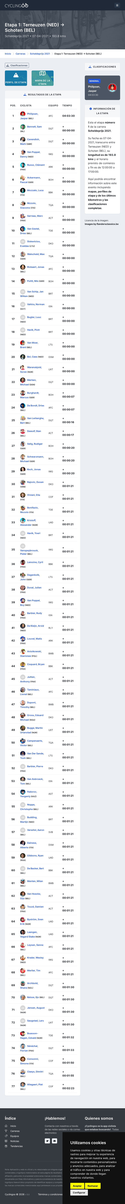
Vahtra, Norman (36, 304)
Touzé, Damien (35, 906)
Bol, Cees (32, 356)
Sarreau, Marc (35, 215)
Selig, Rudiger (35, 443)
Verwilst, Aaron (35, 830)
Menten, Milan (35, 881)
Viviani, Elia (33, 494)
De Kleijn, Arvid (35, 625)
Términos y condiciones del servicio (57, 1194)
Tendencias (16, 1146)
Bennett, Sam (34, 126)
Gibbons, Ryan (35, 855)
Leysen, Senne (35, 944)
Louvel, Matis (34, 638)
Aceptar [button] (77, 1185)
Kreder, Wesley (35, 957)
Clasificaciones (19, 65)
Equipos (14, 1136)
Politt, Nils (32, 281)
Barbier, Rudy (34, 613)
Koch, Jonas (34, 469)
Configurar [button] (79, 1192)
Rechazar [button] (93, 1185)
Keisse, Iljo (33, 997)
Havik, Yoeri (33, 533)
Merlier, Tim (33, 970)
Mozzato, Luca (35, 190)
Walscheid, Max (36, 254)
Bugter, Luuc (34, 317)
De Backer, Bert (35, 868)
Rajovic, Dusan (35, 482)
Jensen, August (36, 1007)
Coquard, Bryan (36, 664)
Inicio (8, 53)
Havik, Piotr (33, 329)
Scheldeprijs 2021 (40, 53)
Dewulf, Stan (34, 431)
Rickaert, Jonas (35, 266)
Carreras (20, 53)
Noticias (14, 1141)
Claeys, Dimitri (35, 1071)
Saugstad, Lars (35, 1020)
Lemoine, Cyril (35, 562)
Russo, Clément (36, 164)
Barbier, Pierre (35, 766)
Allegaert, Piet (35, 1084)
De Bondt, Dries (35, 405)
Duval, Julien (34, 587)
